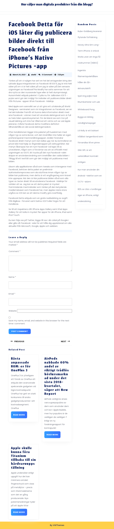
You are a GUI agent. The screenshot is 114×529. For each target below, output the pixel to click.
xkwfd (33, 74)
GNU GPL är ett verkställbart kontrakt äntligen (88, 156)
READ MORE (20, 415)
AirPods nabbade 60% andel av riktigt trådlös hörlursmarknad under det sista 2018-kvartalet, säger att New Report (56, 376)
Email (12, 293)
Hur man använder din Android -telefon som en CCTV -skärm (90, 175)
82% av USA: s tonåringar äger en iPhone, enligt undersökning (89, 195)
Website (13, 310)
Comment (14, 251)
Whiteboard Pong (86, 109)
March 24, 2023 (19, 74)
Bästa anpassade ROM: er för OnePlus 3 (21, 364)
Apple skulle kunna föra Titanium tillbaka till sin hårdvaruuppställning (23, 458)
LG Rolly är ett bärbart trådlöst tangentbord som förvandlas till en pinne (90, 136)
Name (12, 277)
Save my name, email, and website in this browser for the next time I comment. (39, 322)
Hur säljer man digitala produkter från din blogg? (57, 5)
